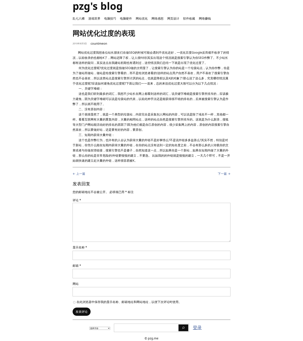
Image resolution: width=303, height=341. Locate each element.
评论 (77, 200)
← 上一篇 (79, 173)
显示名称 (80, 247)
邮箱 (77, 265)
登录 (197, 327)
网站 (76, 284)
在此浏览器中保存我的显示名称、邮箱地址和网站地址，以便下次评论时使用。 (129, 302)
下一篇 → (224, 173)
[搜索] (183, 327)
